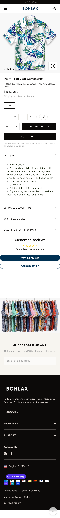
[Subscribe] (52, 361)
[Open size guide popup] (43, 117)
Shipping (8, 96)
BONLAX (16, 503)
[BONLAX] (30, 8)
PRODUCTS (11, 411)
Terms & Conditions (30, 490)
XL (31, 116)
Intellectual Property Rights (17, 497)
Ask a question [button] (30, 265)
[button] (6, 9)
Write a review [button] (30, 257)
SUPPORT (10, 435)
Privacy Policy (10, 490)
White (9, 105)
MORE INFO (11, 423)
